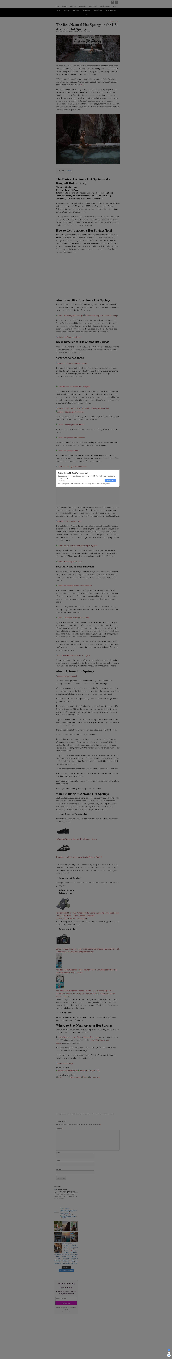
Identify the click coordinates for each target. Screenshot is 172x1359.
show (69, 171)
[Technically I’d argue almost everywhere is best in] (66, 1248)
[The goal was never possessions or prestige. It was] (74, 1237)
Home (57, 6)
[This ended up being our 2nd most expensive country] (66, 1237)
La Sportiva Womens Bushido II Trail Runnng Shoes (76, 839)
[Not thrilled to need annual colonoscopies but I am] (58, 1259)
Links (114, 6)
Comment (59, 1128)
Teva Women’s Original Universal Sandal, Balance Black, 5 (79, 857)
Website (58, 1169)
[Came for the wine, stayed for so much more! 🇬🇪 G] (74, 1248)
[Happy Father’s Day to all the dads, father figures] (66, 1226)
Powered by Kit (66, 1311)
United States (86, 1114)
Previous (112, 21)
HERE (82, 85)
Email (58, 1161)
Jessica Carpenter (77, 31)
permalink (111, 1114)
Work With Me (93, 6)
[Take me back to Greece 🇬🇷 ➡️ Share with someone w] (58, 1248)
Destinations (82, 6)
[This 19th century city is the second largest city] (66, 1259)
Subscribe (66, 1303)
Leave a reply (87, 31)
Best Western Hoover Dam (70, 1037)
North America (79, 1114)
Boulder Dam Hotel (91, 1037)
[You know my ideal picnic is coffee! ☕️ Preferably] (74, 1226)
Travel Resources (105, 6)
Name (58, 1152)
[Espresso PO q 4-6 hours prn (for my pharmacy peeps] (58, 1226)
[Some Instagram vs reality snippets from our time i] (58, 1237)
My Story (64, 6)
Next (117, 21)
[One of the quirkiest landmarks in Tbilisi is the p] (74, 1259)
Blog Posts (73, 6)
